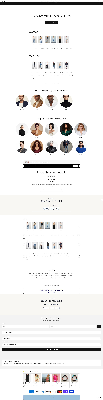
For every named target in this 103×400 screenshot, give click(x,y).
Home (50, 273)
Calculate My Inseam (51, 349)
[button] (2, 3)
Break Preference (7, 342)
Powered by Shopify (55, 285)
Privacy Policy (56, 275)
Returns (70, 275)
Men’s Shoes (70, 273)
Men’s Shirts (57, 277)
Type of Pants (6, 336)
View (24, 386)
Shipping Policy (64, 275)
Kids (57, 208)
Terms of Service (48, 275)
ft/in (98, 326)
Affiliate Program (33, 275)
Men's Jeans (63, 273)
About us (35, 273)
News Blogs (64, 277)
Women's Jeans (56, 273)
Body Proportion (6, 329)
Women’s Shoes (50, 277)
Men (52, 208)
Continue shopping (51, 22)
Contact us (41, 275)
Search (30, 273)
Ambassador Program (41, 277)
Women (46, 208)
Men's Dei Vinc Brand (43, 273)
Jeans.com (49, 285)
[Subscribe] (61, 190)
